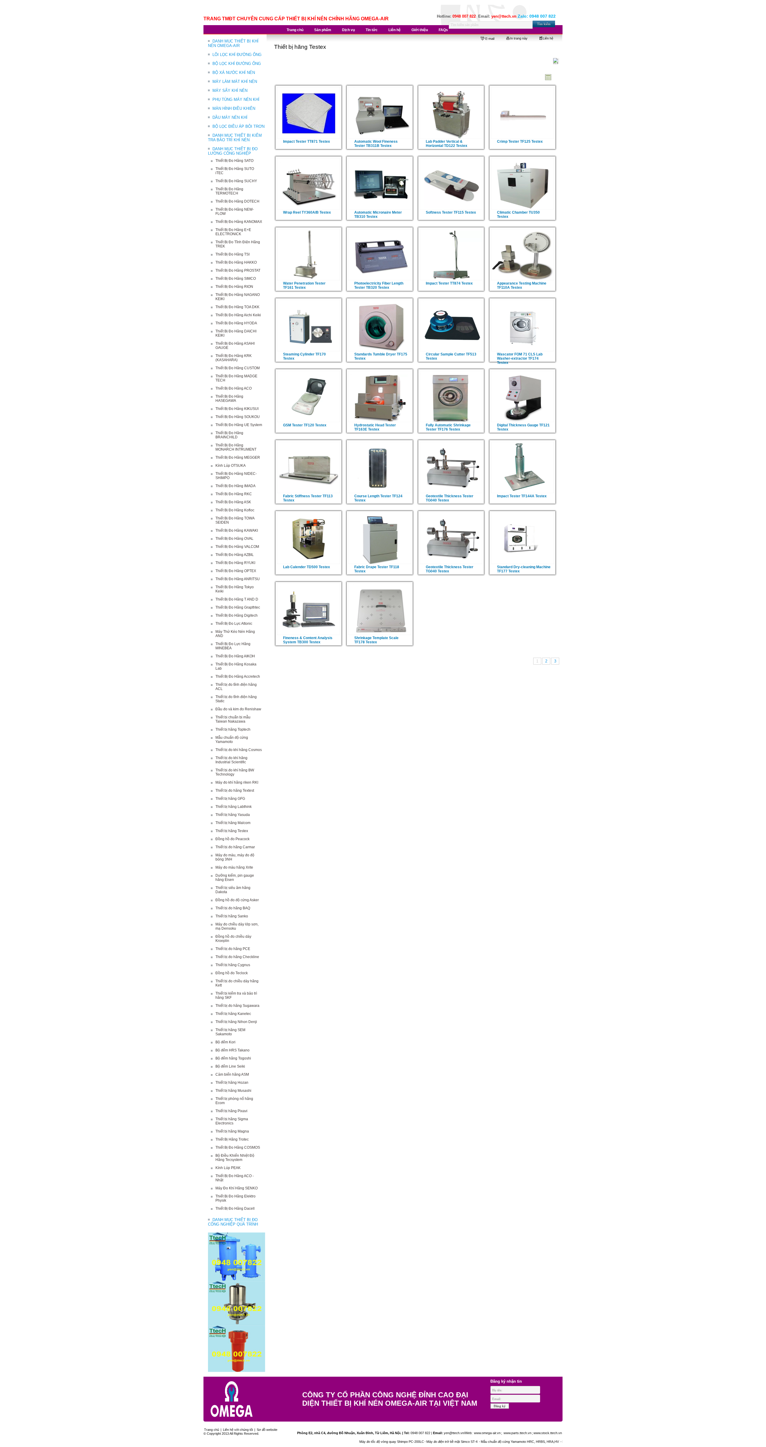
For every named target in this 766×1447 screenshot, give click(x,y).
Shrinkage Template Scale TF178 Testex (376, 640)
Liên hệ (548, 38)
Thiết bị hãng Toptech (232, 729)
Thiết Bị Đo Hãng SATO (234, 161)
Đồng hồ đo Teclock (231, 973)
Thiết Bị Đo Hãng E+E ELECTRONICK (233, 232)
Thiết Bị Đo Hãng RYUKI (235, 563)
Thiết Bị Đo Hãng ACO (233, 388)
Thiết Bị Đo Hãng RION (234, 287)
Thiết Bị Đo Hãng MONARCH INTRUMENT (235, 447)
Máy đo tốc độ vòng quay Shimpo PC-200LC (341, 1441)
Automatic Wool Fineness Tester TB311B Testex (376, 143)
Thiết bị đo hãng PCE (232, 949)
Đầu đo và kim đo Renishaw (238, 709)
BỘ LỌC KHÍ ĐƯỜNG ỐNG (236, 63)
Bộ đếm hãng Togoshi (233, 1058)
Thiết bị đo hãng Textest (234, 790)
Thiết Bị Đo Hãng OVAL (234, 538)
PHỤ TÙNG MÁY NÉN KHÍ (235, 99)
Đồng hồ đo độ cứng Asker (237, 900)
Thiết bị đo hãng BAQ (232, 908)
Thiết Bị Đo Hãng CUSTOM (237, 368)
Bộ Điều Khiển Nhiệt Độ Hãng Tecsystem (234, 1157)
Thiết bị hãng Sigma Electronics (231, 1121)
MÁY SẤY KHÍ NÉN (229, 90)
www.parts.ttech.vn (517, 1433)
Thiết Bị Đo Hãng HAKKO (236, 262)
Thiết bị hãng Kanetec (233, 1014)
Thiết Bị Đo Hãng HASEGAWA (229, 398)
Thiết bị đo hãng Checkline (237, 957)
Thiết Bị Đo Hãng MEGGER (237, 457)
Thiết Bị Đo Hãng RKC (233, 494)
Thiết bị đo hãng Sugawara (237, 1006)
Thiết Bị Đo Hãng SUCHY (236, 181)
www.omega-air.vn (487, 1433)
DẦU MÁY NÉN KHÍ (229, 117)
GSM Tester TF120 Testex (304, 425)
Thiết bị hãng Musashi (233, 1091)
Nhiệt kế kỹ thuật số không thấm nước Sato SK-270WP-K (554, 1441)
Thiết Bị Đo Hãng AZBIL (234, 555)
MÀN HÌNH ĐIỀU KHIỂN (233, 108)
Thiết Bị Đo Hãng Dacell (235, 1208)
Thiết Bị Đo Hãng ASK (233, 502)
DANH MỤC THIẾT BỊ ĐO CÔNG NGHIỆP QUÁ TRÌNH (233, 1222)
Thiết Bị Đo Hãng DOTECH (237, 201)
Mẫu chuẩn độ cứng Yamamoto (231, 739)
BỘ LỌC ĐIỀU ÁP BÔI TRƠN (238, 126)
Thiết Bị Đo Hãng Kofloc (234, 510)
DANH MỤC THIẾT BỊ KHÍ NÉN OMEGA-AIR (233, 43)
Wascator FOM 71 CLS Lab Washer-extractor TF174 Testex (519, 358)
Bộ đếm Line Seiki (230, 1066)
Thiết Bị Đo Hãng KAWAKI (236, 530)
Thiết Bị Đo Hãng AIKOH (235, 656)
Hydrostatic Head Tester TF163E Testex (375, 427)
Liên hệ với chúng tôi (238, 1429)
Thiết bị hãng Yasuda (232, 815)
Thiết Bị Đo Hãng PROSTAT (237, 270)
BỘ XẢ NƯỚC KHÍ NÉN (233, 72)
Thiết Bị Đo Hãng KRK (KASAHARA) (233, 358)
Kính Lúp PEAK (228, 1168)
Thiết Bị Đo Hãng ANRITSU (237, 579)
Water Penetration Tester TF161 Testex (304, 285)
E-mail (489, 38)
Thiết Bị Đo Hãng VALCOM (237, 547)
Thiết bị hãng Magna (232, 1131)
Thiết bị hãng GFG (230, 799)
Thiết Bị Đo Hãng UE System (238, 425)
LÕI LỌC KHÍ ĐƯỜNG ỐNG (237, 54)
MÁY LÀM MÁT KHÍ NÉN (234, 81)
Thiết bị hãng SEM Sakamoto (230, 1032)
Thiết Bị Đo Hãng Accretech (237, 676)
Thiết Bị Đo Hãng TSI (232, 254)
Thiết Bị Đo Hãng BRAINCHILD (229, 435)
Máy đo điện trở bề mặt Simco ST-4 (402, 1441)
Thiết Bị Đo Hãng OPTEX (235, 571)
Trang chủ (211, 1429)
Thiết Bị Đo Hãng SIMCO (235, 278)
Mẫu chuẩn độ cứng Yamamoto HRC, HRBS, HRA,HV (470, 1441)
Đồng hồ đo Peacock (232, 839)
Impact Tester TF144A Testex (522, 496)
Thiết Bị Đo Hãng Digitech (236, 615)
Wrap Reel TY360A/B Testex (307, 212)
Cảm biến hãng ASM (232, 1074)
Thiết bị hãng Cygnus (232, 965)
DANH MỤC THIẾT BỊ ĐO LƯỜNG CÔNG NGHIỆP (233, 151)
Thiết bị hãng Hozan (231, 1082)
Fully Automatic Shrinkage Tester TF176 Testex (448, 427)
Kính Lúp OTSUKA (230, 465)
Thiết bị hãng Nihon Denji (236, 1022)
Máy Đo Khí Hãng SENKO (236, 1188)
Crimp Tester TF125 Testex (520, 141)
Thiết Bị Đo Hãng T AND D (236, 599)
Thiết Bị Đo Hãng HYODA (236, 323)
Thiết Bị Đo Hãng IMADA (235, 486)
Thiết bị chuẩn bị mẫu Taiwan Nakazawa (232, 719)
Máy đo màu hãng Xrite (234, 867)
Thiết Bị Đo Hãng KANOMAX (238, 222)
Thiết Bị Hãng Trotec (232, 1139)
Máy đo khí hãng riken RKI (236, 782)
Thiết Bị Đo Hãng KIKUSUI (237, 409)
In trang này (519, 38)
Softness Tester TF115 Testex (451, 212)
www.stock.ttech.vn (548, 1433)
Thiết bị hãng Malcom (232, 823)
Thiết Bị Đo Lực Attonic (233, 623)
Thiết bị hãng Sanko (231, 916)
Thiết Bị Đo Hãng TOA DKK (237, 307)
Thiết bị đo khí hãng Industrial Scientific (231, 760)
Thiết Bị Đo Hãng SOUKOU (237, 417)
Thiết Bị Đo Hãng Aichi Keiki (238, 315)
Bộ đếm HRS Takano (232, 1050)
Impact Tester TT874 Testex (449, 283)
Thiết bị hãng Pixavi (231, 1111)
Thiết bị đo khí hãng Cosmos (238, 750)
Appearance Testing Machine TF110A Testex (521, 285)
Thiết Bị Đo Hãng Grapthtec (237, 607)
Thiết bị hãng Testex (231, 831)
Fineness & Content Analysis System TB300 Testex (307, 640)
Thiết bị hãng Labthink (233, 807)
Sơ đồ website (267, 1429)
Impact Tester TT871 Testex (306, 141)
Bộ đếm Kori (225, 1042)
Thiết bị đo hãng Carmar (235, 847)
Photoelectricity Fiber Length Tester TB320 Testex (378, 285)
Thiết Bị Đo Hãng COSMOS (237, 1147)
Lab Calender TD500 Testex (306, 567)
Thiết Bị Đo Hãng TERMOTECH (229, 191)
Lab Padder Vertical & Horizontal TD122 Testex (446, 143)
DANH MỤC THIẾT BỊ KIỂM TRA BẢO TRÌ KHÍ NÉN (235, 137)
